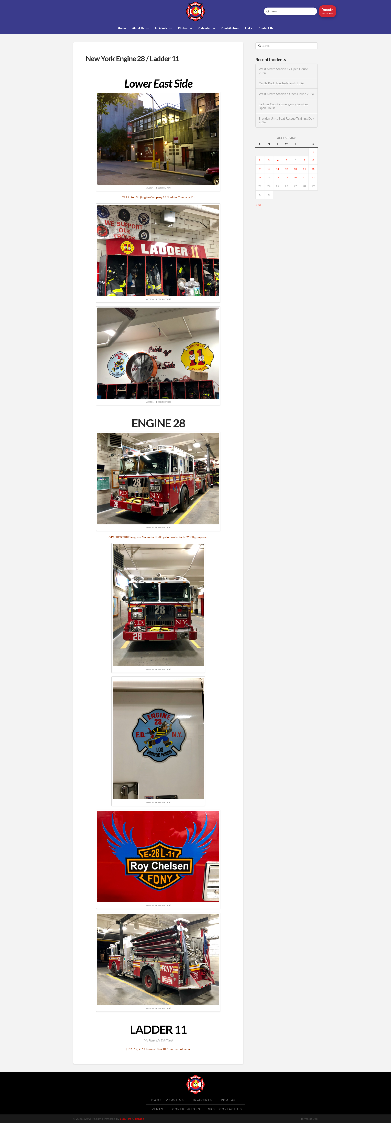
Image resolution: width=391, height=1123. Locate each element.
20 (295, 177)
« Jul (258, 204)
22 (313, 177)
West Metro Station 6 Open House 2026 (286, 94)
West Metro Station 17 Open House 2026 (283, 71)
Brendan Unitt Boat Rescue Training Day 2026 (286, 120)
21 (304, 177)
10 (268, 168)
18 (277, 177)
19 (286, 177)
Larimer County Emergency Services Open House (283, 106)
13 (295, 168)
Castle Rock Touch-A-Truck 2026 (281, 83)
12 (286, 168)
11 (277, 168)
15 (313, 168)
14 (304, 168)
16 (259, 177)
